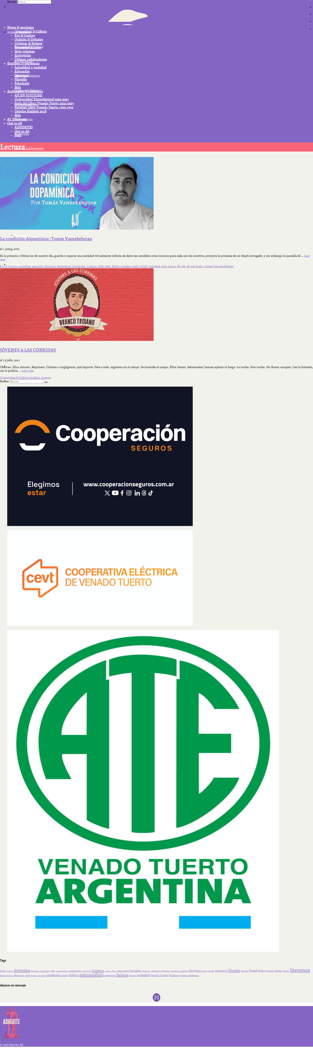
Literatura (21, 75)
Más (17, 87)
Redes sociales (121, 266)
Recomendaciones (27, 47)
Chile (52, 971)
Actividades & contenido (25, 91)
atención (37, 266)
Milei (27, 975)
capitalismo (44, 971)
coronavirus (75, 971)
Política (74, 975)
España (204, 971)
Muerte (34, 975)
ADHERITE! (23, 127)
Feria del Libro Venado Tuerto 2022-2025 (44, 103)
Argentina (22, 970)
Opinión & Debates (28, 39)
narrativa (42, 975)
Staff (17, 135)
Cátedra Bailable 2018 (30, 111)
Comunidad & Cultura (30, 31)
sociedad (154, 266)
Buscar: (12, 1)
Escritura (195, 970)
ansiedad (24, 266)
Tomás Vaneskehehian (218, 266)
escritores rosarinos (160, 971)
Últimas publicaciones (30, 59)
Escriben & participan (23, 63)
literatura (300, 970)
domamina (64, 266)
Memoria (19, 975)
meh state (104, 266)
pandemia (53, 975)
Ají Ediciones (16, 119)
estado (211, 971)
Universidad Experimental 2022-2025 (41, 99)
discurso (50, 266)
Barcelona (35, 971)
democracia (123, 971)
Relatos (122, 975)
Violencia (174, 975)
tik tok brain (195, 266)
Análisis (34, 377)
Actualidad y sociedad (30, 67)
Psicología (21, 83)
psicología (110, 975)
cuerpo (107, 971)
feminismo (221, 970)
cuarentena (86, 971)
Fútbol (261, 970)
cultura (113, 971)
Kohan (278, 970)
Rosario (132, 975)
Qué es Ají (14, 123)
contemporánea (62, 971)
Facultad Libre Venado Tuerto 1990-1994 (43, 107)
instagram (78, 266)
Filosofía (20, 79)
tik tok (181, 266)
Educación (22, 71)
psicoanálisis (91, 974)
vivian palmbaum (189, 975)
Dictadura (135, 970)
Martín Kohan (6, 975)
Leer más (28, 370)
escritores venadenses (179, 971)
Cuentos (98, 971)
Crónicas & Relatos (28, 43)
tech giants (168, 266)
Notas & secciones (20, 27)
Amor (3, 971)
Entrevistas (22, 55)
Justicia (270, 971)
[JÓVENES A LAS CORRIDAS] (77, 340)
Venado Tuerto (159, 975)
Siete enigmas (24, 51)
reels (135, 266)
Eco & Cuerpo (24, 35)
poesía (64, 975)
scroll (143, 266)
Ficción (234, 970)
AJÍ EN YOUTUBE (28, 95)
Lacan (286, 970)
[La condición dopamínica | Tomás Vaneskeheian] (77, 228)
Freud (253, 971)
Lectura (92, 266)
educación (146, 971)
